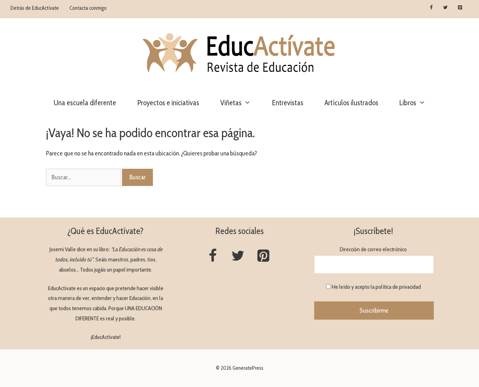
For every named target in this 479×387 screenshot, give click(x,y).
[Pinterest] (460, 8)
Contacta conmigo (88, 8)
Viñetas (231, 102)
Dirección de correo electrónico (373, 249)
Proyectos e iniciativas (168, 102)
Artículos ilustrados (351, 102)
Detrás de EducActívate (35, 8)
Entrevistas (287, 102)
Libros (407, 102)
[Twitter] (445, 8)
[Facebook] (431, 8)
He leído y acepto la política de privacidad (376, 286)
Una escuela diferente (85, 102)
